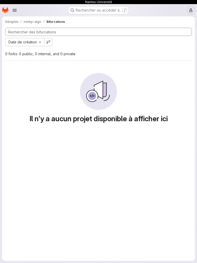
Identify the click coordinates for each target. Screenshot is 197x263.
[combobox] (24, 42)
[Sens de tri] (48, 42)
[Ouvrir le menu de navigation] (15, 10)
